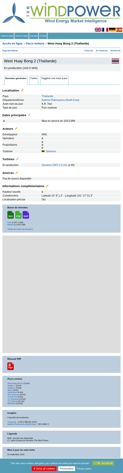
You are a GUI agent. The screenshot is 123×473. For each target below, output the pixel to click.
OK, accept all (104, 463)
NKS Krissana (14, 394)
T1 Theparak (13, 399)
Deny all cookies (45, 468)
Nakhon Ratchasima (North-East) (60, 100)
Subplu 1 (11, 386)
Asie (9, 222)
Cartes (33, 78)
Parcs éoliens (35, 43)
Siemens (51, 151)
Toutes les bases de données (20, 229)
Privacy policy (84, 468)
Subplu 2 (11, 388)
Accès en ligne (21, 36)
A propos (34, 36)
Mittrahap (12, 403)
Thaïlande (47, 96)
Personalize (67, 468)
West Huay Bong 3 (16, 383)
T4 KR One (12, 397)
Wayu (10, 390)
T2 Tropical (12, 401)
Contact (43, 36)
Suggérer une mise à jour (54, 78)
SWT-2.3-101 (59, 165)
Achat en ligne (7, 36)
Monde (10, 225)
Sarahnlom (12, 392)
